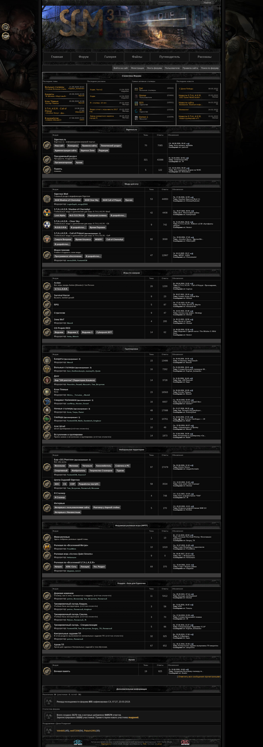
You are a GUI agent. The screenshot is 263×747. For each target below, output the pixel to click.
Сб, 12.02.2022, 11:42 (181, 482)
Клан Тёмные (52, 101)
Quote (98, 371)
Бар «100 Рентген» (185, 380)
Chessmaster (191, 257)
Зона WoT (59, 319)
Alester (79, 404)
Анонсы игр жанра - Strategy (190, 313)
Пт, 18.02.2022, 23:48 (181, 311)
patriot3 (185, 147)
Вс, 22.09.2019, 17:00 (181, 634)
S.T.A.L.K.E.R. (61, 289)
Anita (69, 336)
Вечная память (62, 671)
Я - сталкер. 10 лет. (98, 103)
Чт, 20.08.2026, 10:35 (181, 359)
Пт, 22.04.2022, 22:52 (177, 158)
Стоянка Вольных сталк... (56, 89)
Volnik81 (61, 730)
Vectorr (189, 227)
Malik (80, 421)
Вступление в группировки (68, 434)
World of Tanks (184, 321)
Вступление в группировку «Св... (192, 436)
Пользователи (172, 68)
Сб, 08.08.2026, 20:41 (177, 143)
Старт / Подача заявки (187, 567)
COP (72, 484)
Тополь (189, 608)
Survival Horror (62, 295)
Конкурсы (73, 146)
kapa (188, 638)
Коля (69, 412)
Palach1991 (90, 730)
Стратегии (59, 313)
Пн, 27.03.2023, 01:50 (181, 303)
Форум (84, 56)
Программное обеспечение (68, 256)
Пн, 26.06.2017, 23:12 (181, 554)
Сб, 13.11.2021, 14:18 (181, 494)
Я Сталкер (59, 493)
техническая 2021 (181, 160)
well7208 (74, 730)
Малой (81, 96)
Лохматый (85, 488)
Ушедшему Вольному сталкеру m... (188, 671)
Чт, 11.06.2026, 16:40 (181, 378)
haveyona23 (191, 214)
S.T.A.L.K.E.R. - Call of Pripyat (69, 233)
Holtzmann (71, 557)
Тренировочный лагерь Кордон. (70, 604)
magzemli (133, 717)
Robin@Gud (191, 412)
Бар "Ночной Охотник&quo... (190, 410)
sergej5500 (83, 204)
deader (184, 673)
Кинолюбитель (103, 466)
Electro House (184, 467)
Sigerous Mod (61, 194)
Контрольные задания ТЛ (67, 633)
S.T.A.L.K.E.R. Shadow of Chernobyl (72, 209)
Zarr (141, 88)
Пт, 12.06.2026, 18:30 (181, 434)
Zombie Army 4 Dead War (188, 296)
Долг (56, 376)
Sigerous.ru (131, 129)
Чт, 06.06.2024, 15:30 (181, 329)
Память (58, 169)
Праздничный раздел (65, 156)
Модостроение (62, 250)
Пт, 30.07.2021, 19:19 (181, 294)
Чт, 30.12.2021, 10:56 (181, 319)
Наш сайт (59, 146)
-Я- (140, 110)
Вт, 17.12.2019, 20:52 (181, 535)
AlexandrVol (191, 306)
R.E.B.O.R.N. (61, 227)
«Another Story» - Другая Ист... (190, 239)
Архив (79, 162)
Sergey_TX (190, 540)
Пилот (81, 412)
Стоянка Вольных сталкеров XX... (192, 369)
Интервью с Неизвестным (67, 512)
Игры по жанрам (131, 273)
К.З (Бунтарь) (183, 636)
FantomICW (82, 260)
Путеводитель (169, 56)
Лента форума (154, 68)
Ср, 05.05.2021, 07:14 (181, 594)
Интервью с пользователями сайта (72, 507)
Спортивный (61, 470)
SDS (141, 102)
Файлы (137, 56)
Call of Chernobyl (115, 239)
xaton (82, 120)
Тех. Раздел (99, 567)
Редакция (103, 150)
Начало (58, 567)
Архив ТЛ (59, 644)
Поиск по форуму (210, 68)
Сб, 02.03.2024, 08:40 (177, 168)
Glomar (142, 95)
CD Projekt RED (62, 328)
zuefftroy (71, 404)
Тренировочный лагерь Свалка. (71, 614)
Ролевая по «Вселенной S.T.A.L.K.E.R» (74, 562)
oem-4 (78, 571)
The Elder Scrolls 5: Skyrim (189, 305)
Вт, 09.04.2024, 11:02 (181, 283)
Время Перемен (97, 227)
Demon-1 (143, 117)
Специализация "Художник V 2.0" (192, 627)
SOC (57, 484)
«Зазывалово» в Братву (188, 427)
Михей (70, 323)
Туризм (120, 470)
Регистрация (137, 68)
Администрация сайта (65, 150)
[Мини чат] (6, 27)
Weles (69, 395)
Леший (79, 384)
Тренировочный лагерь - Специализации (75, 625)
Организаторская (63, 162)
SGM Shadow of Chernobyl (67, 200)
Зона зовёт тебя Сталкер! (188, 484)
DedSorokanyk (78, 371)
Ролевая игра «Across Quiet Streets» (73, 554)
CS (64, 484)
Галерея (110, 56)
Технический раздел (111, 146)
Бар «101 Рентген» (64, 459)
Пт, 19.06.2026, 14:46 (177, 669)
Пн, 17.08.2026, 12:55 (181, 197)
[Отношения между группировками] (6, 36)
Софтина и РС (122, 466)
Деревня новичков (64, 593)
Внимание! (184, 110)
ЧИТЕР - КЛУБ (184, 255)
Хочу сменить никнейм (183, 145)
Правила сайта (190, 68)
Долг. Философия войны (188, 213)
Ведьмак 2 (73, 332)
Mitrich (76, 336)
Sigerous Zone (87, 150)
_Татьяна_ (78, 395)
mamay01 (90, 371)
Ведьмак (59, 332)
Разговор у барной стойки (107, 507)
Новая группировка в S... (189, 118)
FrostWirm (71, 549)
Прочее (128, 200)
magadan (190, 568)
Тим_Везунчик (98, 384)
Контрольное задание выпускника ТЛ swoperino (198, 646)
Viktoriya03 (79, 112)
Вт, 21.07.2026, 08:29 (181, 408)
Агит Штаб (59, 426)
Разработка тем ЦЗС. (89, 484)
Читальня (87, 466)
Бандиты (49, 94)
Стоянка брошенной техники (190, 617)
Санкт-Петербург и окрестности (191, 547)
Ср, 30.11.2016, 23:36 (181, 644)
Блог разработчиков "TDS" (189, 496)
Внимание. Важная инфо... (191, 105)
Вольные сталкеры (54, 87)
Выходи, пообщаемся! (187, 596)
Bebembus (186, 172)
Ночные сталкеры (63, 408)
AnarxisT (82, 475)
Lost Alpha (60, 215)
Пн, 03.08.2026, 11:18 (181, 465)
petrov (70, 599)
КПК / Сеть (71, 567)
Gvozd (86, 404)
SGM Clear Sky (91, 200)
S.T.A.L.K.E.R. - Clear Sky (67, 221)
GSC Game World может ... (190, 97)
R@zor (70, 620)
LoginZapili (72, 204)
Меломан (73, 466)
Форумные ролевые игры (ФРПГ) (131, 525)
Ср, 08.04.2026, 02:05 (181, 400)
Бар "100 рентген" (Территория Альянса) (75, 380)
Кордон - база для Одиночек (132, 583)
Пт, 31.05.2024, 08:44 (181, 222)
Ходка (92, 96)
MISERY (98, 239)
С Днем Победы (186, 89)
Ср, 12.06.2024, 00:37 (181, 425)
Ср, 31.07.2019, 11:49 (181, 545)
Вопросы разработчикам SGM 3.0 (192, 508)
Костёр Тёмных (52, 103)
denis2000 (71, 260)
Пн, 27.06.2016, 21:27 (181, 625)
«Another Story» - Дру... (55, 113)
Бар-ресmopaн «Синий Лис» (189, 402)
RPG (56, 304)
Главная (57, 56)
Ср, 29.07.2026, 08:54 (181, 211)
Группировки (131, 349)
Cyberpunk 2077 (104, 332)
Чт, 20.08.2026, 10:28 (181, 390)
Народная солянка (97, 215)
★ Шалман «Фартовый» (55, 96)
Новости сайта (186, 102)
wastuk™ (189, 404)
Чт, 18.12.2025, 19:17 (181, 253)
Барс (188, 382)
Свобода (58, 417)
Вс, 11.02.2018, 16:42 (181, 605)
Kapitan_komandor (76, 88)
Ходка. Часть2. (96, 90)
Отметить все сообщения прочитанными (199, 676)
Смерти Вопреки (63, 239)
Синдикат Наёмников (65, 400)
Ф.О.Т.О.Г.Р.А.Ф (76, 215)
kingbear (97, 421)
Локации (85, 567)
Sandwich (88, 421)
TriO (144, 744)
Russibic (71, 384)
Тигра (74, 412)
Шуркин (70, 571)
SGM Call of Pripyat (112, 200)
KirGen (189, 510)
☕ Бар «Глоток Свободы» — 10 (191, 419)
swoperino (190, 647)
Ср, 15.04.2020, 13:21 (181, 565)
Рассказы (204, 56)
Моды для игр (131, 184)
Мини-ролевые (62, 537)
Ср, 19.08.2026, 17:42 (181, 237)
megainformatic (192, 469)
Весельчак (60, 466)
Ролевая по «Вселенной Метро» (71, 545)
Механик (95, 488)
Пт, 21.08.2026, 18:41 (181, 367)
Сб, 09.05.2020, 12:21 (181, 506)
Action (57, 283)
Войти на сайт (121, 68)
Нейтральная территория (131, 450)
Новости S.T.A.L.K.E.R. (190, 95)
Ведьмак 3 (87, 332)
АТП (180, 606)
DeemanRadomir (193, 201)
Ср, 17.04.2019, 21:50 (181, 615)
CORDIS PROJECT (53, 120)
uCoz (159, 744)
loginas (189, 289)
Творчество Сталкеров (101, 470)
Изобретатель (78, 470)
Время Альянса (83, 239)
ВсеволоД (78, 599)
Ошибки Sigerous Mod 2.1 (189, 199)
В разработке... (52, 118)
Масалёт (87, 384)
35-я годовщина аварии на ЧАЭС (187, 170)
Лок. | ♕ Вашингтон (186, 556)
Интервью (59, 503)
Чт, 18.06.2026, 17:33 (181, 417)
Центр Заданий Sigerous (67, 480)
